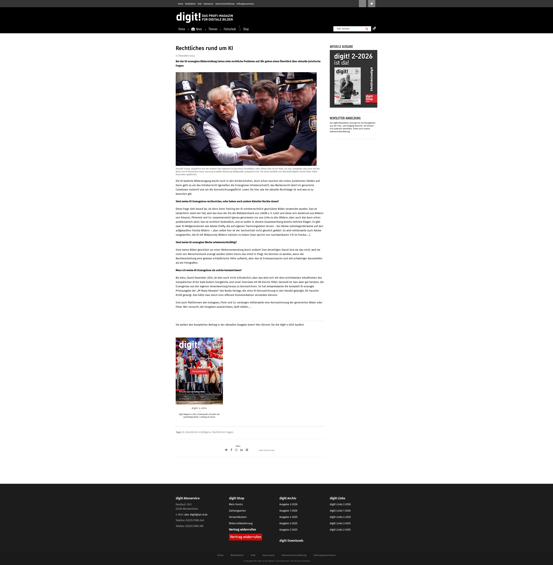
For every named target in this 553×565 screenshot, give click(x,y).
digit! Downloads (291, 540)
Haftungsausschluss (245, 4)
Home (180, 4)
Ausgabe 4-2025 (288, 517)
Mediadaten (190, 4)
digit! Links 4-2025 (340, 517)
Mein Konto (236, 504)
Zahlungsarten (237, 510)
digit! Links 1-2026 (340, 510)
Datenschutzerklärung (224, 4)
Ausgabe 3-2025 (288, 523)
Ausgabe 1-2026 (288, 510)
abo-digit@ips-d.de (196, 514)
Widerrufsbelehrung (240, 523)
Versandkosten (238, 517)
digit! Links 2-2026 (340, 504)
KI (183, 432)
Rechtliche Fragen (222, 432)
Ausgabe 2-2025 (288, 529)
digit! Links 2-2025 (340, 529)
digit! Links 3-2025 (340, 523)
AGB (199, 4)
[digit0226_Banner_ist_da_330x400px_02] (353, 78)
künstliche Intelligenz (198, 432)
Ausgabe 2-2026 (288, 504)
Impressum (208, 4)
